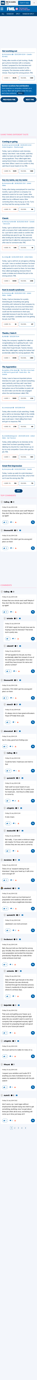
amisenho (10, 971)
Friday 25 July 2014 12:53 (9, 1046)
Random (10, 14)
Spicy (18, 14)
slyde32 (7, 1095)
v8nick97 (10, 646)
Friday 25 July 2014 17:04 (12, 976)
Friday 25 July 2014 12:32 (12, 758)
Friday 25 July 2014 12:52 (9, 1010)
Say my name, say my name (14, 180)
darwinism (8, 860)
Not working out (9, 51)
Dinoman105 (8, 530)
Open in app (24, 3)
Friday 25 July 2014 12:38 (12, 783)
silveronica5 (8, 731)
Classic (5, 218)
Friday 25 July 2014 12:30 (9, 507)
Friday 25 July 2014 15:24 (12, 651)
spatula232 (11, 778)
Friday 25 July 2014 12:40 (12, 920)
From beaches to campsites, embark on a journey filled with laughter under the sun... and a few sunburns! (17, 89)
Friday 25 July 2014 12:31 (9, 736)
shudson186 (11, 831)
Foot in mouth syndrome (13, 290)
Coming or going (9, 142)
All (3, 14)
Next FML (30, 100)
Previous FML (9, 100)
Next (18, 491)
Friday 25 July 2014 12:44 (12, 813)
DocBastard (8, 939)
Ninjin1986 (8, 1005)
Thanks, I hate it (9, 333)
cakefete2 (8, 888)
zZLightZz (10, 808)
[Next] (25, 1128)
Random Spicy (28, 14)
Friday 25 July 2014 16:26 (12, 710)
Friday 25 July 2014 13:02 (9, 1100)
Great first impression (12, 466)
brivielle (10, 618)
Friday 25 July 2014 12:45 (9, 944)
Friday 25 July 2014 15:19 (12, 624)
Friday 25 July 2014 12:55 (9, 1070)
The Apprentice (9, 367)
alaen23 (10, 704)
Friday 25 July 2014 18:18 (12, 836)
